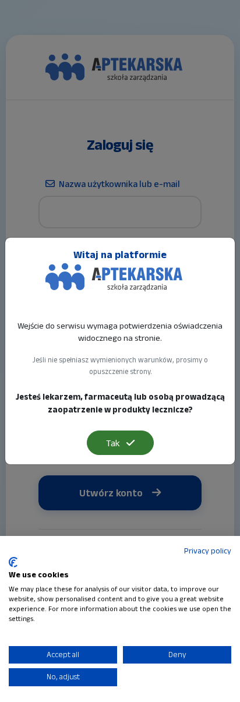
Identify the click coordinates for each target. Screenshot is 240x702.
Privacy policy (207, 550)
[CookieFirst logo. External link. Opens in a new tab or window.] (13, 562)
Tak (114, 443)
